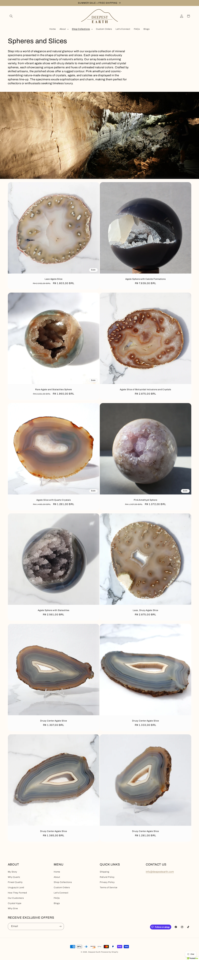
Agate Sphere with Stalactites (53, 610)
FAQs (57, 898)
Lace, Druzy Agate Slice (145, 610)
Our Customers (16, 898)
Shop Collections (63, 882)
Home (57, 872)
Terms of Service (108, 887)
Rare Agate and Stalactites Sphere (53, 389)
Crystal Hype (14, 903)
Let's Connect (61, 893)
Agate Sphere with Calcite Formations (145, 279)
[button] (11, 16)
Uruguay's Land (16, 887)
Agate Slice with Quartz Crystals (53, 500)
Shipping (104, 872)
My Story (12, 872)
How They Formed (17, 893)
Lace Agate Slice (53, 279)
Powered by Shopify (109, 952)
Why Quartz (14, 877)
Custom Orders (62, 887)
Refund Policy (107, 877)
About (57, 877)
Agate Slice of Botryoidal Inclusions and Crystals (145, 389)
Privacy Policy (107, 882)
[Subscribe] (60, 926)
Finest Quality (15, 882)
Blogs (57, 903)
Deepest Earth (94, 952)
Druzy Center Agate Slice (53, 721)
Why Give (13, 908)
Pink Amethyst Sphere (145, 500)
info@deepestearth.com (160, 871)
